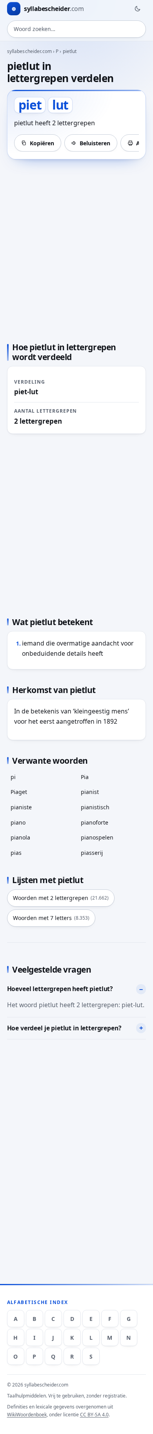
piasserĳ (92, 852)
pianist (90, 792)
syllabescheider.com (29, 51)
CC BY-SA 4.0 (94, 1414)
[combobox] (76, 29)
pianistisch (95, 807)
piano (18, 822)
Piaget (19, 792)
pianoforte (94, 822)
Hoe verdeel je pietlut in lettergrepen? (64, 1028)
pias (16, 852)
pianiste (21, 807)
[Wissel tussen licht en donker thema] (137, 8)
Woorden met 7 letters (51, 918)
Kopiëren (42, 143)
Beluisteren (95, 143)
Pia (85, 777)
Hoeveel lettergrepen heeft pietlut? (60, 988)
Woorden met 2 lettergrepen (61, 898)
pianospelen (97, 837)
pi (13, 777)
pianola (20, 837)
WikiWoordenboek (27, 1414)
